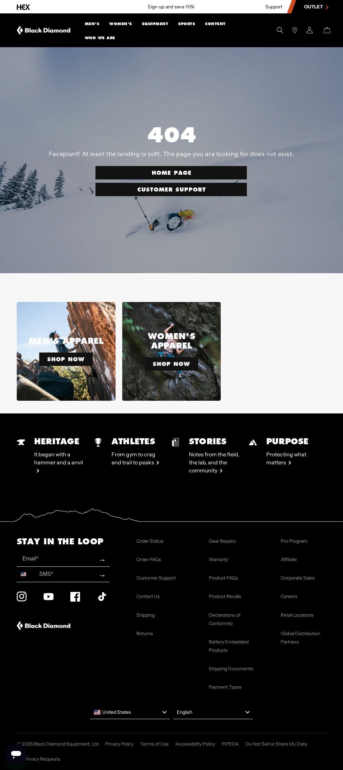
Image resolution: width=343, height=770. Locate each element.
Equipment (155, 23)
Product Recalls (225, 596)
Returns (144, 633)
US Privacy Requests (38, 759)
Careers (289, 596)
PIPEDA (230, 744)
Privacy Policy (119, 744)
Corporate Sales (298, 578)
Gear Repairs (222, 541)
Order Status (149, 541)
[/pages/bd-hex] (23, 7)
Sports (186, 23)
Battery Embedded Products (229, 646)
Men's (92, 23)
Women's (120, 23)
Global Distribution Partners (300, 637)
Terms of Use (154, 744)
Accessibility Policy (195, 744)
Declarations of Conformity (225, 619)
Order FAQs (148, 559)
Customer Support (171, 189)
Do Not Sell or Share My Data (276, 744)
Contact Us (148, 596)
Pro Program (294, 541)
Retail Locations (297, 615)
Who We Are (100, 37)
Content (215, 23)
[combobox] (26, 574)
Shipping (145, 615)
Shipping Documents (231, 669)
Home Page (172, 172)
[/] (43, 30)
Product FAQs (223, 578)
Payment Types (225, 687)
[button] (92, 23)
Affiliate (289, 559)
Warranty (218, 559)
